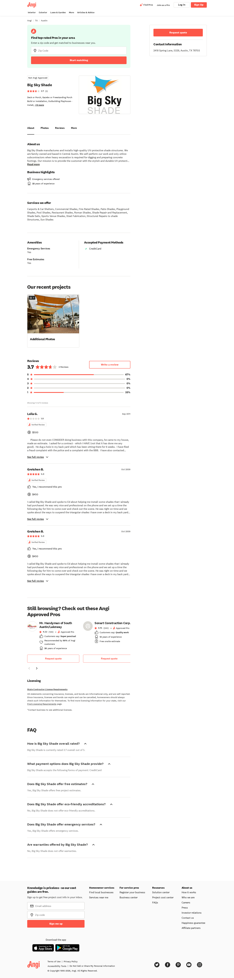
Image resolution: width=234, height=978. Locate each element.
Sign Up (198, 4)
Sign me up (56, 923)
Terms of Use (53, 961)
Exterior (43, 12)
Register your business (132, 892)
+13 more (39, 105)
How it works (189, 892)
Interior (32, 12)
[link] (53, 636)
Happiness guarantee (193, 922)
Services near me (98, 897)
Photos (45, 128)
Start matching (79, 60)
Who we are (188, 897)
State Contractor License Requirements (47, 689)
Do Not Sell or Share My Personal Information (92, 965)
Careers (186, 902)
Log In (181, 4)
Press (185, 907)
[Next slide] (37, 668)
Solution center (161, 892)
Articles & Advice (85, 12)
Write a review (109, 364)
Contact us (188, 917)
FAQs (155, 902)
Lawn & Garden (58, 12)
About (30, 128)
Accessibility (57, 966)
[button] (53, 321)
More (71, 12)
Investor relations (192, 912)
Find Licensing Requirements (41, 704)
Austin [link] (44, 20)
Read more (33, 164)
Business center (129, 897)
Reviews (60, 128)
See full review (35, 457)
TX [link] (36, 20)
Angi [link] (29, 20)
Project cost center (163, 897)
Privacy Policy (71, 961)
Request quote (53, 658)
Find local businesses (101, 892)
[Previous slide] (29, 668)
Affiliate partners (191, 927)
